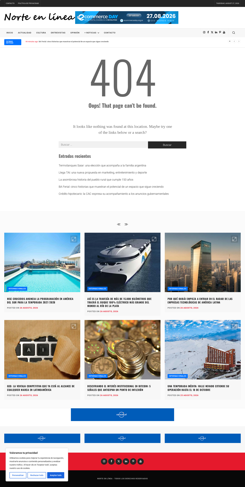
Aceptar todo (56, 475)
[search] (233, 32)
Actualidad (24, 33)
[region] (37, 464)
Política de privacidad (28, 3)
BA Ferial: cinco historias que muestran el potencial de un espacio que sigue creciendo (111, 186)
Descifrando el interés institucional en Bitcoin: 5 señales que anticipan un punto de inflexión (119, 387)
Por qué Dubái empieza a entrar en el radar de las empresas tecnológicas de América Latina (200, 300)
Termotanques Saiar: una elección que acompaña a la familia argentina (102, 165)
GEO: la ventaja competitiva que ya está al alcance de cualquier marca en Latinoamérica (41, 387)
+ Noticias (90, 33)
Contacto (10, 3)
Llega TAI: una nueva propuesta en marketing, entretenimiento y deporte (103, 172)
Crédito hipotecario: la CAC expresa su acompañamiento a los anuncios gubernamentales (114, 193)
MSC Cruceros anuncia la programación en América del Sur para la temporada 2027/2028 (40, 300)
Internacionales (17, 289)
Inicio (9, 33)
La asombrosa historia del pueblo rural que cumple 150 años (96, 179)
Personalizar (18, 475)
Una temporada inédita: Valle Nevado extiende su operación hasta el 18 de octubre (198, 387)
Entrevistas (58, 33)
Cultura (41, 33)
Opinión (75, 33)
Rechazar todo (36, 475)
